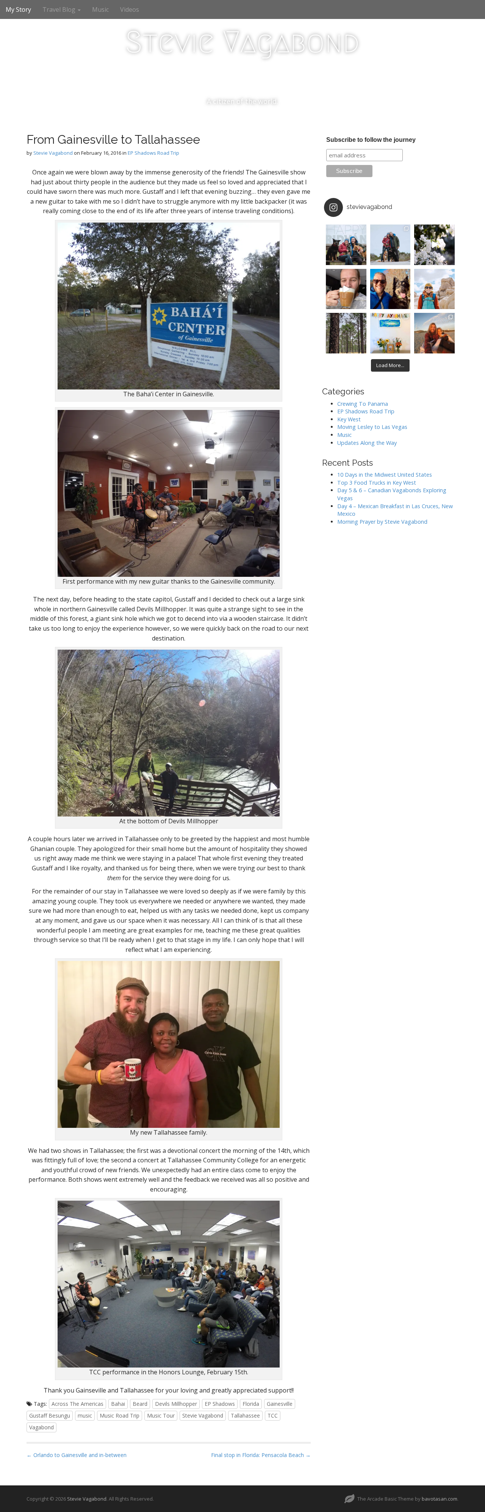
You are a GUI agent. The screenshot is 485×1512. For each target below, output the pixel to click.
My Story (18, 9)
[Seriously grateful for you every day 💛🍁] (434, 289)
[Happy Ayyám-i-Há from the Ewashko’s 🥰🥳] (390, 333)
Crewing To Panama (362, 403)
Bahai (118, 1403)
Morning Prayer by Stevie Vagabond (382, 521)
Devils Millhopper (176, 1403)
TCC (273, 1415)
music (85, 1415)
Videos (129, 9)
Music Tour (161, 1415)
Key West (349, 419)
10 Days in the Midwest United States (384, 474)
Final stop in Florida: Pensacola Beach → (261, 1455)
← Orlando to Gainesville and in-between (77, 1455)
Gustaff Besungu (49, 1415)
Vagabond (41, 1427)
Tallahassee (245, 1415)
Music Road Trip (119, 1415)
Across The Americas (77, 1403)
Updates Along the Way (367, 442)
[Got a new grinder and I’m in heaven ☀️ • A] (346, 289)
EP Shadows (220, 1403)
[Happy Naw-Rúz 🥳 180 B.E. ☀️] (390, 289)
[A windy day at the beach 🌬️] (390, 245)
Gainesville (280, 1403)
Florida (250, 1403)
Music (100, 9)
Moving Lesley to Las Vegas (372, 426)
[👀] (346, 333)
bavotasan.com (439, 1498)
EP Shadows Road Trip (153, 152)
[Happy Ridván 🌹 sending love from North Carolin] (346, 245)
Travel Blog (59, 9)
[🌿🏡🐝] (434, 245)
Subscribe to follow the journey (371, 140)
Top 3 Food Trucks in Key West (376, 482)
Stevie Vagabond (242, 42)
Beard (140, 1403)
